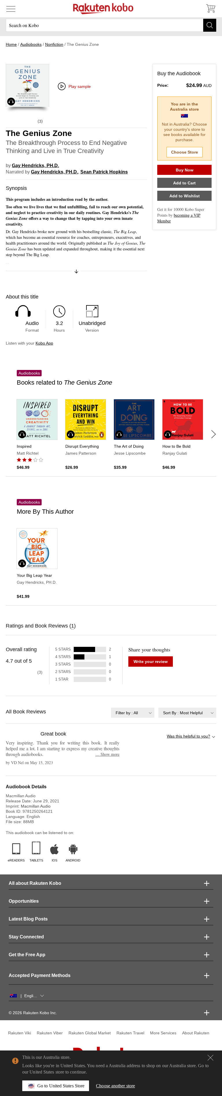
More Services (163, 1033)
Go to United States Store (60, 1085)
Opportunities (24, 901)
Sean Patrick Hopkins (104, 171)
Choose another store (115, 1085)
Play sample (80, 86)
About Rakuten (195, 1033)
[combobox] (132, 713)
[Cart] (210, 8)
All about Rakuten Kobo (35, 883)
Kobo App (44, 343)
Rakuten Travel (130, 1033)
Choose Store (184, 152)
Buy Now (184, 170)
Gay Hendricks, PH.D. (35, 165)
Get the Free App (27, 954)
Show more (107, 754)
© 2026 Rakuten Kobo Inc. (33, 1012)
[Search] (209, 25)
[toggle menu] (10, 8)
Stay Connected (26, 936)
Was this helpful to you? (188, 736)
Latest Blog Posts (28, 919)
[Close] (210, 1058)
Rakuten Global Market (90, 1033)
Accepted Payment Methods (40, 975)
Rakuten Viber (50, 1033)
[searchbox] (111, 25)
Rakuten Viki (19, 1033)
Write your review (151, 661)
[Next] (213, 434)
